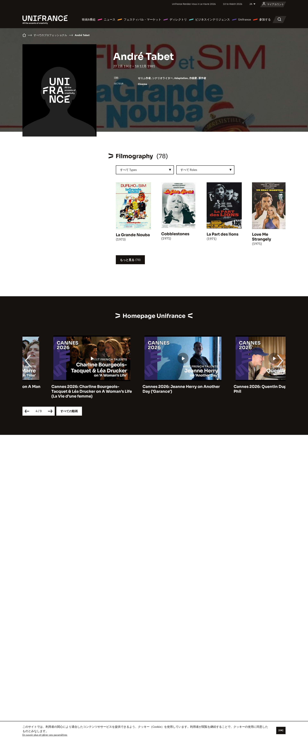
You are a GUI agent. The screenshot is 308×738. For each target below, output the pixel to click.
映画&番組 (88, 19)
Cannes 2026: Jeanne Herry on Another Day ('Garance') (152, 389)
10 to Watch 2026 (232, 3)
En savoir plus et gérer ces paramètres (44, 734)
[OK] (280, 730)
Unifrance (244, 19)
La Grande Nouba (133, 234)
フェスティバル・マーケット (142, 19)
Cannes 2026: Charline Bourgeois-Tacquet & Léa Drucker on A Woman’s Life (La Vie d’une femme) (62, 391)
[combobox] (145, 169)
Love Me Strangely (261, 237)
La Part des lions (222, 234)
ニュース (109, 19)
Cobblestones (175, 234)
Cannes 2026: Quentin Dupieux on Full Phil (242, 389)
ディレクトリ (178, 19)
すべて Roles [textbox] (188, 170)
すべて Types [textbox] (128, 170)
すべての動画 (69, 411)
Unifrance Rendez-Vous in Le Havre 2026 (194, 3)
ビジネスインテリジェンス (212, 19)
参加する (265, 19)
